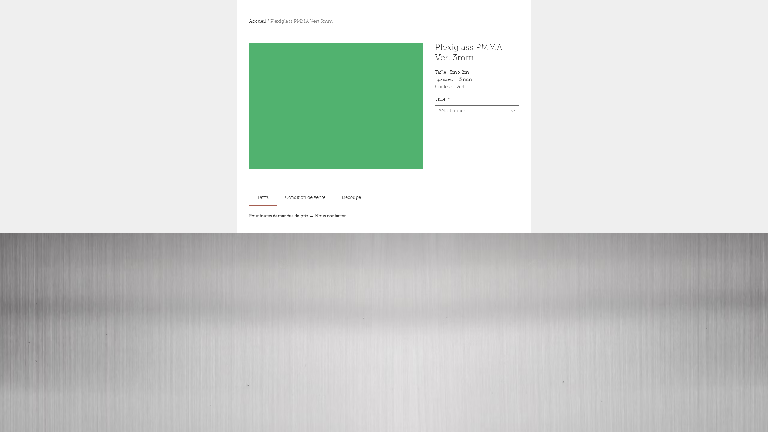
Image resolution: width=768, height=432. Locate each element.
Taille (442, 100)
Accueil (257, 21)
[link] (263, 198)
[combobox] (477, 111)
